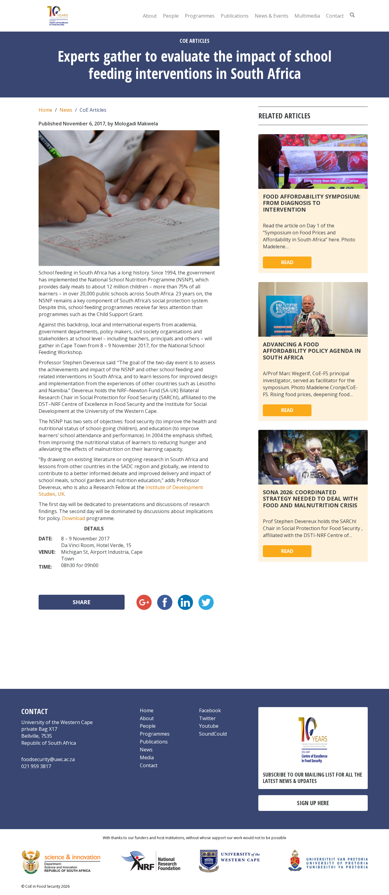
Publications (235, 15)
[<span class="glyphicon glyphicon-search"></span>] (352, 15)
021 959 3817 (36, 766)
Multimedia (307, 15)
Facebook (210, 710)
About (150, 15)
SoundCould (213, 733)
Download (73, 518)
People (171, 15)
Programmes (200, 15)
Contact (335, 15)
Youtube (209, 726)
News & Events (271, 15)
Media (147, 757)
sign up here (313, 803)
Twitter (207, 718)
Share (82, 602)
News (66, 110)
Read (287, 262)
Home (45, 110)
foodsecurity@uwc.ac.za (48, 759)
